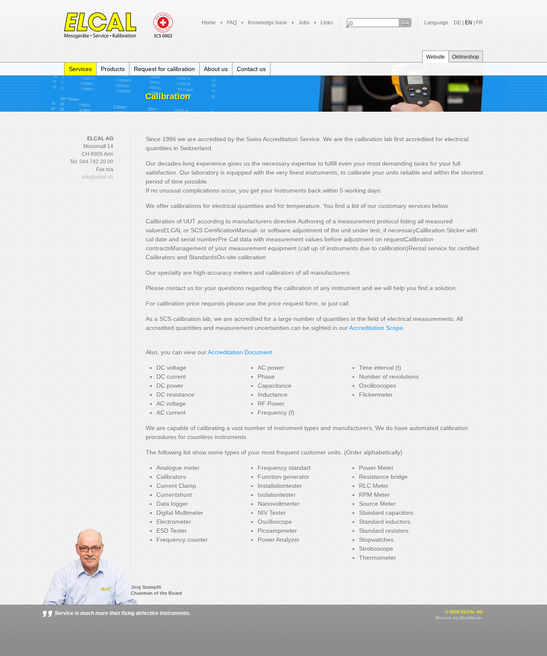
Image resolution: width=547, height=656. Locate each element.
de (457, 23)
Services (80, 68)
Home (209, 23)
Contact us (251, 68)
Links (327, 23)
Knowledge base (267, 23)
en (468, 23)
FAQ (232, 23)
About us (216, 68)
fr (479, 23)
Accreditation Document (240, 352)
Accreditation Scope (376, 327)
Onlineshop (465, 57)
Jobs (303, 23)
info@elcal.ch (97, 177)
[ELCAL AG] (119, 26)
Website (435, 57)
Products (113, 68)
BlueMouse (471, 617)
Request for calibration (164, 68)
